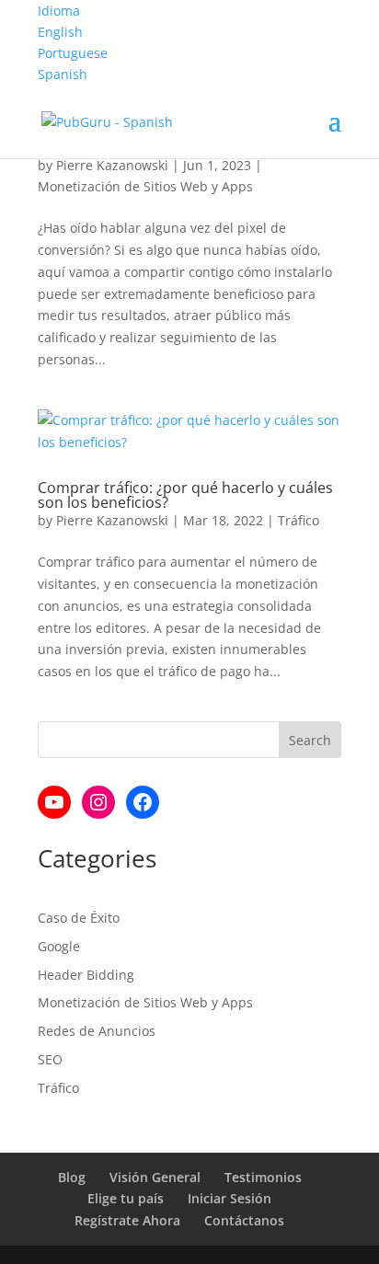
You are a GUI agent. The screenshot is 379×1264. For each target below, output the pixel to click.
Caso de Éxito (79, 917)
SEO (50, 1059)
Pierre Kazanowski (112, 165)
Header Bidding (86, 974)
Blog (72, 1177)
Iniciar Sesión (229, 1198)
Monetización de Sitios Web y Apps (145, 186)
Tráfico (298, 520)
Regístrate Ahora (127, 1220)
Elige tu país (125, 1198)
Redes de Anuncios (96, 1031)
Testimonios (263, 1177)
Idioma (59, 10)
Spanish (62, 74)
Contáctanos (244, 1220)
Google (59, 946)
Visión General (155, 1177)
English (60, 31)
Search (310, 740)
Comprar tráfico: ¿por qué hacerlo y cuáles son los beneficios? (185, 494)
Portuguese (73, 53)
